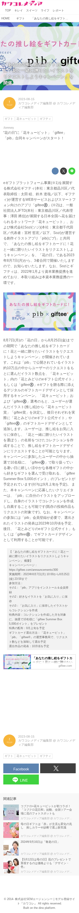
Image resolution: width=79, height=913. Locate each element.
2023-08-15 (26, 99)
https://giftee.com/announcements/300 (33, 569)
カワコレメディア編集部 (35, 103)
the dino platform (44, 907)
